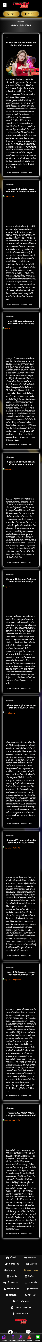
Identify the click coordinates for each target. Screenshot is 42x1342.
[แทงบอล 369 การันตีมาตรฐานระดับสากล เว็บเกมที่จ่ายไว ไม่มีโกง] (21, 208)
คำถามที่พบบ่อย (22, 1301)
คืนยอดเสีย (32, 1295)
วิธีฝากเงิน (34, 1289)
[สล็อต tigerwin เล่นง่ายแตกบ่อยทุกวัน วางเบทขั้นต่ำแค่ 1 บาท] (21, 725)
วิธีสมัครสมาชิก (13, 1289)
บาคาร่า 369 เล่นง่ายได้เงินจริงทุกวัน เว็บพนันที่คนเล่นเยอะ (21, 44)
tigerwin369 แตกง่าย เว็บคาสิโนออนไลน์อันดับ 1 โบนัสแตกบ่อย (21, 841)
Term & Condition (22, 1307)
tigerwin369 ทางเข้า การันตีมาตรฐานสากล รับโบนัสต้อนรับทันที (21, 1114)
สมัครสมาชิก (31, 14)
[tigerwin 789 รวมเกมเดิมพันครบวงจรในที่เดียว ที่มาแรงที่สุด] (21, 599)
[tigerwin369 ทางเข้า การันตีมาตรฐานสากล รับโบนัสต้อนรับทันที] (21, 1132)
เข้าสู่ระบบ (13, 14)
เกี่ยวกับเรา (11, 1270)
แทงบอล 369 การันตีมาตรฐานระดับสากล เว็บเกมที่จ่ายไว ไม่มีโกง (21, 190)
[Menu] (4, 5)
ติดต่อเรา (32, 1276)
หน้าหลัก (13, 1258)
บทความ (33, 1264)
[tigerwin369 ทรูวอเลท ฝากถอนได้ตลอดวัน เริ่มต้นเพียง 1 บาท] (21, 992)
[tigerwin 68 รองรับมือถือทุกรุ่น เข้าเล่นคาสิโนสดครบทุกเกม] (21, 481)
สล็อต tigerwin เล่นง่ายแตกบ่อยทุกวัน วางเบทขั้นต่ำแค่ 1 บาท (21, 706)
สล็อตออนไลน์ (10, 38)
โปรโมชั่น (13, 1276)
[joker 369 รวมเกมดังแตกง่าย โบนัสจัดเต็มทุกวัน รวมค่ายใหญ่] (21, 341)
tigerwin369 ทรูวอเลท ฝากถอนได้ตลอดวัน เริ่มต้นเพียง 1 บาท (21, 973)
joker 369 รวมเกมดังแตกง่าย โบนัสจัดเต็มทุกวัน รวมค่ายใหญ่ (21, 322)
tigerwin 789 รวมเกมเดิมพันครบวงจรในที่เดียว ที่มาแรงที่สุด (21, 580)
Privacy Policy (23, 1313)
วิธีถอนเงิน (13, 1295)
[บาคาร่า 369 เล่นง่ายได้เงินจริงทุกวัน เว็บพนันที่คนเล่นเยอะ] (21, 62)
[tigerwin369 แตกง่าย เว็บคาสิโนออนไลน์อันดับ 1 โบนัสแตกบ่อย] (21, 860)
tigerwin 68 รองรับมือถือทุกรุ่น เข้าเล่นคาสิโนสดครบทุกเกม (21, 463)
